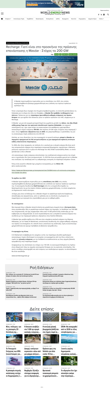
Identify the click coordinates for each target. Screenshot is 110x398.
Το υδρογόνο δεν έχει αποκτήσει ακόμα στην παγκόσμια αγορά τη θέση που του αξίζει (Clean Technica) (69, 373)
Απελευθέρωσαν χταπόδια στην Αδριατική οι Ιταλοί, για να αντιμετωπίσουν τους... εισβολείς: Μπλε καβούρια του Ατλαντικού (21, 296)
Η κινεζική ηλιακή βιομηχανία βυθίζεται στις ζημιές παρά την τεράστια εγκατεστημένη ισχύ (51, 330)
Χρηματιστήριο (92, 19)
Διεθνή (58, 19)
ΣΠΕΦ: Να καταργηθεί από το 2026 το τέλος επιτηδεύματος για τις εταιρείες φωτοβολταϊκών (69, 330)
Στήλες (101, 19)
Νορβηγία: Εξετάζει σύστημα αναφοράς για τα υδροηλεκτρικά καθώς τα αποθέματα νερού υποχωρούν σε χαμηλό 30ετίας (32, 373)
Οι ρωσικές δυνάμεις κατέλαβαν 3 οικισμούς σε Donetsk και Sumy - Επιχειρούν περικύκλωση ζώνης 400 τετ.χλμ (58, 275)
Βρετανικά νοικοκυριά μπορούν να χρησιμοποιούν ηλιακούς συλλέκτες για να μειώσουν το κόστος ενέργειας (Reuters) (50, 373)
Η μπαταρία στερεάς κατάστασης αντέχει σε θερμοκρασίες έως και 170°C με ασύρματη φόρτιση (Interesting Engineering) (14, 373)
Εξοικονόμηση (39, 19)
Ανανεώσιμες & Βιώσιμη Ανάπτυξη (17, 43)
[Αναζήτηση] (107, 14)
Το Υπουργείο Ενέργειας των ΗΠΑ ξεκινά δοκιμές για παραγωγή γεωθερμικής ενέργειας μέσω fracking (13, 351)
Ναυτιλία (73, 19)
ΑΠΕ (60, 54)
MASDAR (56, 54)
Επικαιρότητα (49, 19)
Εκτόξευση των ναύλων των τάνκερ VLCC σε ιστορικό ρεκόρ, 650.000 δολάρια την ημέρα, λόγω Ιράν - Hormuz (59, 289)
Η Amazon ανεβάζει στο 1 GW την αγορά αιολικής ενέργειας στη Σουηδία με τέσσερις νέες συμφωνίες (31, 330)
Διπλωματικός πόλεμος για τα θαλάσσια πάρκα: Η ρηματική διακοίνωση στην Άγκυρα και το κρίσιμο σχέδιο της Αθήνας (59, 282)
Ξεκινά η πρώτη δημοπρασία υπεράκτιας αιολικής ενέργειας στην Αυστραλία (68, 351)
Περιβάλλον (30, 19)
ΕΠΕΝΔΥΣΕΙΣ (65, 54)
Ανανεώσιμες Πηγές (19, 19)
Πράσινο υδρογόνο (73, 54)
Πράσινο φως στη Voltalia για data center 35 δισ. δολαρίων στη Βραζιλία (49, 351)
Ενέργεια (7, 19)
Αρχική (2, 18)
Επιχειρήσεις (82, 19)
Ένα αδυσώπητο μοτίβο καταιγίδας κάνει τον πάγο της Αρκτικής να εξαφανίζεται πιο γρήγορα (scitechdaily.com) (58, 296)
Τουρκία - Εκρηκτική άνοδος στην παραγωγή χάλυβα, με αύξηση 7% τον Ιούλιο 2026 (22, 289)
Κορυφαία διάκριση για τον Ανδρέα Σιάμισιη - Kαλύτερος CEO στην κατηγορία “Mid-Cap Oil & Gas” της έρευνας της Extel (21, 282)
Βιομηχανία (65, 19)
